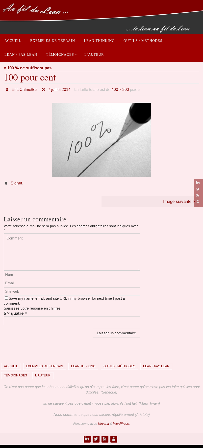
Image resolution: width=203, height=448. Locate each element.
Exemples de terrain (44, 363)
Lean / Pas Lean (156, 363)
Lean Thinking (83, 363)
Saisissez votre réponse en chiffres (32, 305)
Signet (16, 181)
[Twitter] (198, 189)
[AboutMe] (198, 201)
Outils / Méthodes (119, 363)
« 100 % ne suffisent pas (27, 68)
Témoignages (15, 372)
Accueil (11, 363)
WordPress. (121, 421)
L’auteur (43, 372)
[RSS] (198, 195)
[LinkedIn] (198, 183)
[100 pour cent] (101, 138)
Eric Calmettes (24, 89)
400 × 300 (120, 89)
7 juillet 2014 (59, 89)
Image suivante (177, 198)
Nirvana (103, 421)
